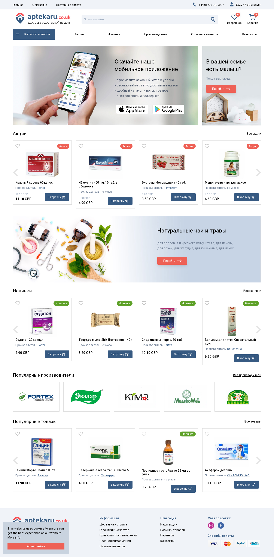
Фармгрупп (108, 475)
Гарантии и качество (114, 530)
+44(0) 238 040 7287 (211, 4)
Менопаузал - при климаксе (225, 182)
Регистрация (253, 4)
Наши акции (168, 524)
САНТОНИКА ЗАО (238, 475)
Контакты (250, 34)
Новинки (114, 34)
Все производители (247, 375)
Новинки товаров (172, 530)
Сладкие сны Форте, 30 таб (162, 339)
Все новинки (252, 291)
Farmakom (170, 187)
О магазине (39, 4)
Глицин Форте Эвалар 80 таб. (36, 470)
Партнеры (167, 535)
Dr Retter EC (234, 348)
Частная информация (115, 541)
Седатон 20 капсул (29, 339)
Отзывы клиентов (204, 34)
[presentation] (15, 172)
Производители (155, 34)
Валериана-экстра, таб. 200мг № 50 (104, 470)
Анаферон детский (218, 470)
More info (14, 537)
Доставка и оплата (68, 4)
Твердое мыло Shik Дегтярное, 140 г (105, 339)
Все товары (252, 421)
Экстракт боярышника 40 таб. (164, 182)
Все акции (254, 133)
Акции (79, 34)
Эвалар (43, 475)
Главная (18, 4)
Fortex (41, 187)
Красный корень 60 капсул (34, 182)
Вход (239, 4)
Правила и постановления (118, 535)
